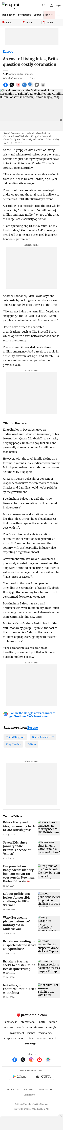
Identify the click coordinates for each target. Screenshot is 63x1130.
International (24, 14)
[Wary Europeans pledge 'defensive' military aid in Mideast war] (49, 925)
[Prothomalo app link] (20, 1077)
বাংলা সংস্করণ (30, 1044)
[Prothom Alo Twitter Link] (24, 1060)
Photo (21, 1038)
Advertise (29, 1089)
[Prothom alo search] (44, 5)
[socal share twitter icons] (12, 86)
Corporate (10, 1038)
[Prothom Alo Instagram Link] (33, 1060)
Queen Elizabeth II (43, 737)
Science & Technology (39, 1033)
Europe (8, 51)
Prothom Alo (12, 1089)
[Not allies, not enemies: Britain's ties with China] (49, 991)
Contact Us (29, 1094)
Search (52, 1038)
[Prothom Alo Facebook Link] (16, 1060)
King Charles (13, 744)
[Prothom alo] (11, 5)
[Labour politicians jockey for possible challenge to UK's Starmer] (49, 901)
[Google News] (48, 1060)
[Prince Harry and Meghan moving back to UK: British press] (49, 828)
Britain (32, 744)
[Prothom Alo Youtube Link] (41, 1060)
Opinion (52, 1021)
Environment (16, 1033)
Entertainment (35, 1027)
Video (31, 1038)
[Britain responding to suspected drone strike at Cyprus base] (49, 947)
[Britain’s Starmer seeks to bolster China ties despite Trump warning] (49, 969)
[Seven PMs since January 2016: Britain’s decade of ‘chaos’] (49, 850)
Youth (20, 1027)
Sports (37, 14)
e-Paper (41, 1038)
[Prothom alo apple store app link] (43, 1077)
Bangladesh (8, 14)
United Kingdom (15, 737)
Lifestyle (51, 1027)
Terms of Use (45, 1089)
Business (9, 1027)
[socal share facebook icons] (6, 86)
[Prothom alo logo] (31, 1016)
